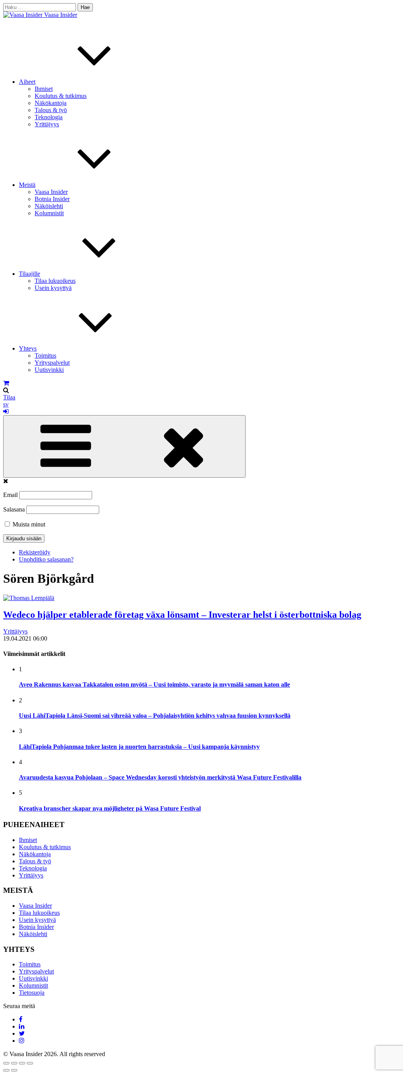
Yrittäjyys (47, 124)
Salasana (14, 509)
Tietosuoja (31, 992)
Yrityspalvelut (52, 362)
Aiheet (27, 81)
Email (10, 494)
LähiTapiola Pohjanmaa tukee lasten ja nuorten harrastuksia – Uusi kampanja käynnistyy (139, 746)
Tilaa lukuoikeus (55, 280)
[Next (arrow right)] (14, 1070)
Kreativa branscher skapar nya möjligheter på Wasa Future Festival (110, 808)
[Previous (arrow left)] (6, 1070)
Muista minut (28, 524)
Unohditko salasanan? (46, 559)
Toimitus (45, 355)
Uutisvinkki (49, 369)
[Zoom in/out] (30, 1063)
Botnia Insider (52, 199)
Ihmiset (44, 88)
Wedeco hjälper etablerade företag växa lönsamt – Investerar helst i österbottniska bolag (182, 615)
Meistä (27, 184)
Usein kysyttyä (53, 287)
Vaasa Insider (60, 14)
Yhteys (28, 348)
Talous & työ (51, 110)
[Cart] (6, 383)
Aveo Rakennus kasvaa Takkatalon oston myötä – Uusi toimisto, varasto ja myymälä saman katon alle (154, 684)
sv (6, 404)
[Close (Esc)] (6, 1063)
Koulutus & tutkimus (61, 95)
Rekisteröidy (34, 552)
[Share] (14, 1063)
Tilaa (9, 397)
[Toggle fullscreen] (22, 1063)
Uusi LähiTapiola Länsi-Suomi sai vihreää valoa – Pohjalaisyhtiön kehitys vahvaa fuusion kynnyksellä (154, 715)
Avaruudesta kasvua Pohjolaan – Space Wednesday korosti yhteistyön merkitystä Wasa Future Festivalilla (160, 777)
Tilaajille (29, 273)
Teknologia (49, 117)
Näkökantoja (51, 103)
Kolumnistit (49, 213)
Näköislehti (49, 206)
